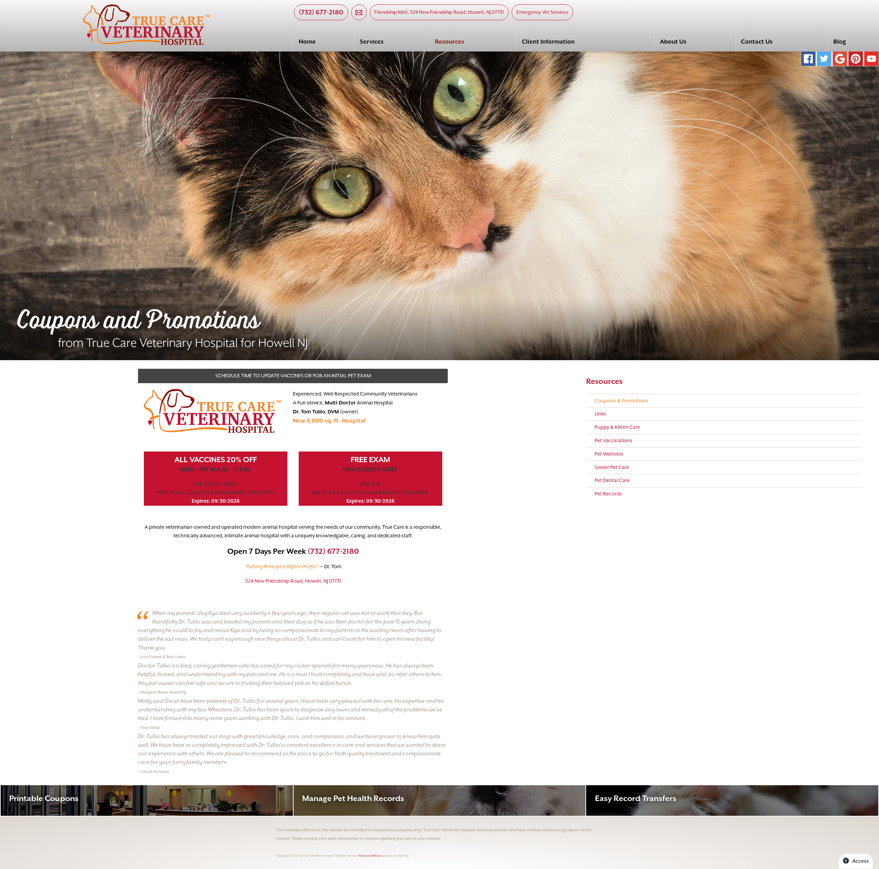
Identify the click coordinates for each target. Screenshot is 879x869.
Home (307, 41)
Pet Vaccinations (613, 440)
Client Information (548, 41)
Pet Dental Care (612, 480)
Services (372, 41)
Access (860, 861)
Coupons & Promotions (621, 400)
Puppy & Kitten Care (617, 427)
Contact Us (757, 41)
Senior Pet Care (612, 467)
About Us (673, 41)
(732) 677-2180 (321, 12)
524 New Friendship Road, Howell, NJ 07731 (293, 581)
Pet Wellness (609, 454)
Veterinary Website (369, 855)
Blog (839, 41)
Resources (449, 41)
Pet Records (608, 493)
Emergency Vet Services (542, 12)
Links (600, 413)
